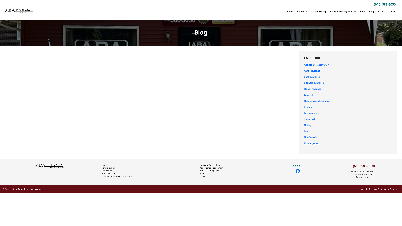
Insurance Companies (209, 170)
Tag (306, 131)
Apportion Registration (316, 64)
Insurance (309, 107)
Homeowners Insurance (317, 101)
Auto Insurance (312, 70)
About (381, 11)
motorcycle (310, 119)
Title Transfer (311, 137)
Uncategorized (312, 143)
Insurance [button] (302, 11)
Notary (307, 125)
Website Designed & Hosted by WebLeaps (380, 189)
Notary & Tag (319, 11)
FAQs (362, 11)
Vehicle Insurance (109, 168)
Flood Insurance (312, 88)
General (308, 95)
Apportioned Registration (343, 11)
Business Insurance (314, 82)
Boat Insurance (312, 76)
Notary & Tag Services (210, 165)
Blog (371, 11)
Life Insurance (311, 113)
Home (290, 11)
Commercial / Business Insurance (117, 176)
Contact (392, 11)
